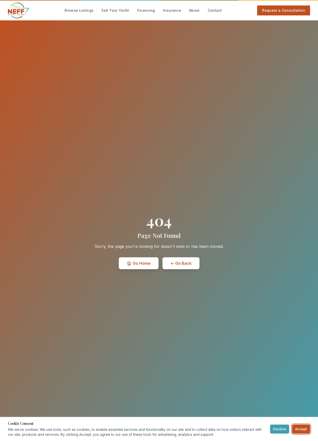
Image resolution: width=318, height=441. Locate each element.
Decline (279, 429)
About (194, 10)
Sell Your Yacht (115, 10)
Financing (146, 10)
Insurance (172, 10)
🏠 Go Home (139, 263)
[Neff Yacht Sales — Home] (18, 10)
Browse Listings (79, 10)
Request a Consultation (283, 10)
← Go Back (181, 263)
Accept (301, 429)
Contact (215, 10)
